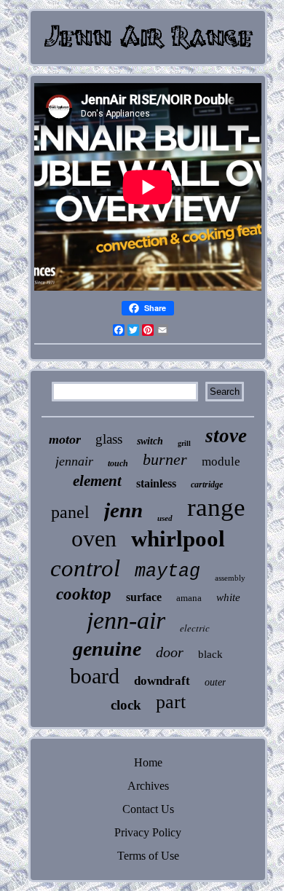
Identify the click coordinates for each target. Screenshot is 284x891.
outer (215, 682)
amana (189, 597)
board (94, 676)
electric (195, 628)
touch (118, 463)
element (97, 481)
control (85, 568)
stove (226, 436)
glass (108, 439)
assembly (230, 577)
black (210, 654)
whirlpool (178, 539)
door (170, 652)
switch (150, 441)
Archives (148, 786)
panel (70, 512)
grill (184, 443)
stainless (156, 483)
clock (126, 705)
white (228, 597)
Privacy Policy (147, 832)
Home (148, 762)
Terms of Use (148, 855)
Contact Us (148, 809)
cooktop (83, 594)
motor (65, 439)
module (221, 461)
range (216, 507)
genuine (107, 648)
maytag (167, 571)
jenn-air (126, 620)
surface (144, 597)
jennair (74, 461)
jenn (123, 510)
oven (94, 538)
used (165, 518)
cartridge (207, 484)
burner (165, 459)
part (171, 702)
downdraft (162, 681)
